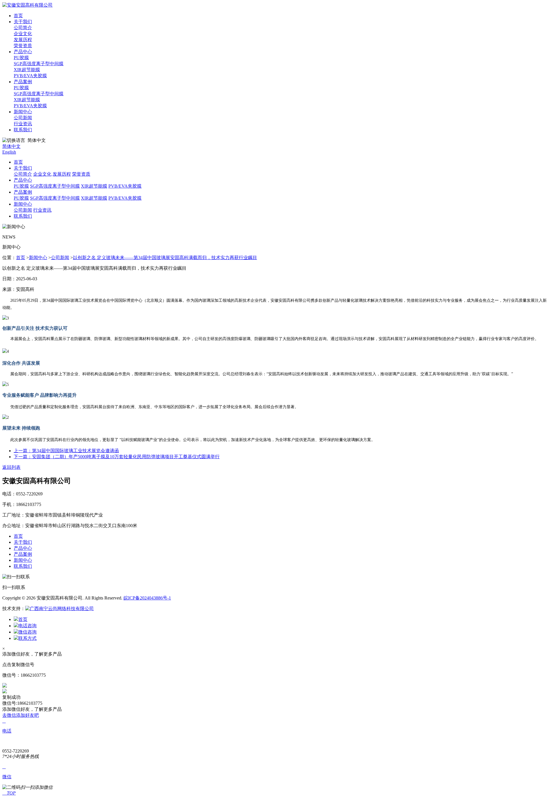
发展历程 (23, 39)
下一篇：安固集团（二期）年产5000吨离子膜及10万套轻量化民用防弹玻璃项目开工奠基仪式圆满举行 (117, 456)
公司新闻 (23, 117)
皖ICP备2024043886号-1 (147, 597)
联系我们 (23, 129)
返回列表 (11, 467)
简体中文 (11, 146)
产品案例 (23, 81)
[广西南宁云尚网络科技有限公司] (59, 608)
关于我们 (23, 21)
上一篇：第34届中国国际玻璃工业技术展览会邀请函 (66, 450)
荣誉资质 (23, 45)
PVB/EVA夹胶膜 (30, 75)
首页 (18, 15)
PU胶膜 (21, 57)
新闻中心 (23, 111)
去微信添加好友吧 (20, 715)
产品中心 (23, 51)
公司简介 (23, 27)
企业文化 (23, 33)
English (9, 152)
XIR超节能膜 (27, 69)
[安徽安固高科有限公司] (27, 5)
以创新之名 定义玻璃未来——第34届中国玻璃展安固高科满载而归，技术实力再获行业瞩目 (165, 257)
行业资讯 (23, 123)
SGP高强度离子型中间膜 (38, 63)
